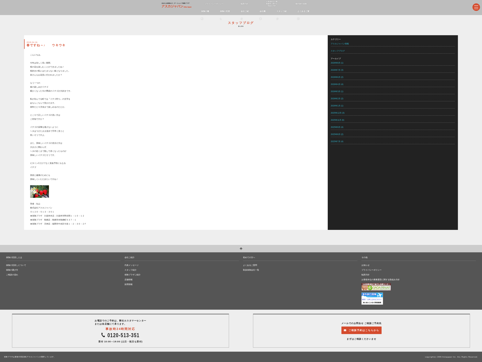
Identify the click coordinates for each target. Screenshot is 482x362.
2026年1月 (335, 106)
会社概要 (263, 12)
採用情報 (129, 284)
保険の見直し (225, 12)
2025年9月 (335, 127)
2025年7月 (335, 141)
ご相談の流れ (12, 275)
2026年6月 (335, 77)
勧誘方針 (244, 4)
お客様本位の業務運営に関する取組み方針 (381, 280)
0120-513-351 (123, 335)
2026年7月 (335, 70)
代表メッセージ (132, 265)
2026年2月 (335, 99)
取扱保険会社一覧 (251, 270)
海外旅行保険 (301, 4)
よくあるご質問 (303, 12)
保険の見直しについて (16, 265)
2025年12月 (336, 113)
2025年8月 (335, 134)
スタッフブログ (338, 51)
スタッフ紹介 (282, 12)
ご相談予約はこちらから (364, 330)
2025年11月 (336, 120)
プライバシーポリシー (214, 4)
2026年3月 (335, 91)
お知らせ (366, 265)
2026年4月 (335, 84)
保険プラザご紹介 (133, 275)
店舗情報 (129, 280)
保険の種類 (205, 12)
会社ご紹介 (245, 12)
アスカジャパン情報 (340, 44)
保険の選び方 (12, 270)
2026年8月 (335, 63)
